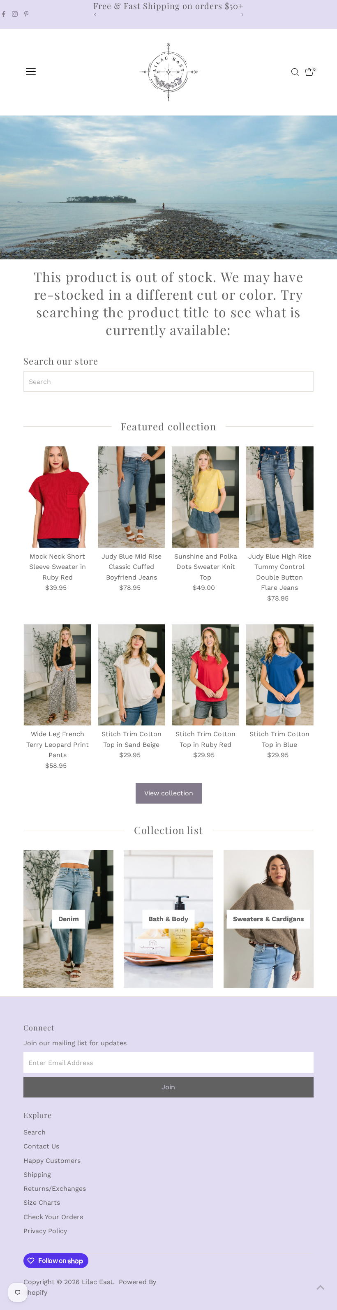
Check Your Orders (53, 1217)
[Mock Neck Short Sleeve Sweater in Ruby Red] (57, 497)
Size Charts (41, 1202)
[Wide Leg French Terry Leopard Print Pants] (57, 674)
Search (34, 1132)
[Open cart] (309, 72)
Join (168, 1087)
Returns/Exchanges (54, 1188)
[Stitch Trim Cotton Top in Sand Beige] (131, 674)
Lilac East (97, 1282)
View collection (168, 793)
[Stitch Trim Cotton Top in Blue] (279, 674)
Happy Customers (52, 1160)
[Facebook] (3, 14)
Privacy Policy (45, 1231)
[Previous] (95, 14)
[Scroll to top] (320, 1287)
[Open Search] (295, 72)
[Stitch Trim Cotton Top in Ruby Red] (205, 674)
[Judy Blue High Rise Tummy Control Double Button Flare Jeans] (279, 497)
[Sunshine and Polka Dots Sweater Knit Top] (205, 497)
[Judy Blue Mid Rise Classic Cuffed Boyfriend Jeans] (131, 497)
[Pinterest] (26, 14)
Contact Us (41, 1146)
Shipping (37, 1174)
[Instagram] (15, 14)
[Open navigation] (30, 72)
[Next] (242, 14)
